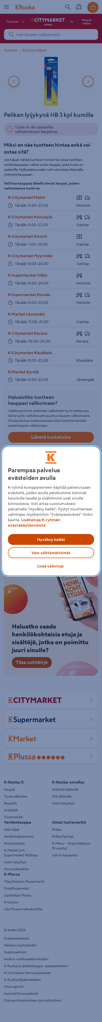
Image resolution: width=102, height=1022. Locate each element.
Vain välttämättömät (51, 553)
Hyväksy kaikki (51, 539)
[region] (50, 511)
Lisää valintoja (50, 566)
